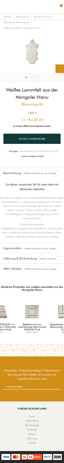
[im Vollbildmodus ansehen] (59, 68)
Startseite (7, 16)
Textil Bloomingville (42, 16)
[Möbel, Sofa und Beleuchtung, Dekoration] (32, 7)
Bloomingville (22, 16)
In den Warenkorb (32, 138)
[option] (32, 52)
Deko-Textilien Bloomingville (16, 22)
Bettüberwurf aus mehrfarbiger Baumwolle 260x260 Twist (32, 327)
